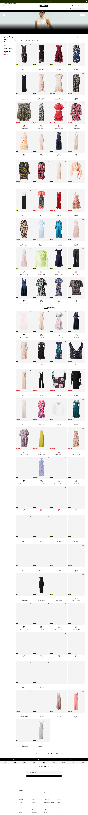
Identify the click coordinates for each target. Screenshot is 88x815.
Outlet (6, 3)
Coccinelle (20, 811)
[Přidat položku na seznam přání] (30, 44)
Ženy (4, 5)
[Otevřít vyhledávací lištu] (70, 8)
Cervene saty (34, 802)
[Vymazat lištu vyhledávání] (83, 8)
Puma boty (21, 802)
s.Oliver (33, 811)
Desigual (33, 808)
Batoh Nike (58, 802)
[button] (74, 37)
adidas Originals (34, 812)
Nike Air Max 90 (34, 799)
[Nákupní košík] (84, 5)
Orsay (45, 808)
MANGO (20, 812)
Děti (11, 5)
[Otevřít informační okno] (86, 1)
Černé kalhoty (59, 799)
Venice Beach (59, 808)
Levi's (45, 809)
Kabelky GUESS (46, 799)
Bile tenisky (21, 799)
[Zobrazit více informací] (24, 70)
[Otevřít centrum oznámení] (78, 6)
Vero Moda (46, 812)
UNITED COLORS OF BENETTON (24, 808)
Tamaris (20, 809)
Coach (58, 812)
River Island (46, 811)
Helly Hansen (59, 811)
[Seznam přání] (81, 5)
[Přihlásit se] (75, 5)
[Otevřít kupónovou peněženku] (72, 5)
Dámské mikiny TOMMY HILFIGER (49, 802)
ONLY (32, 809)
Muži (8, 5)
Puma (57, 809)
